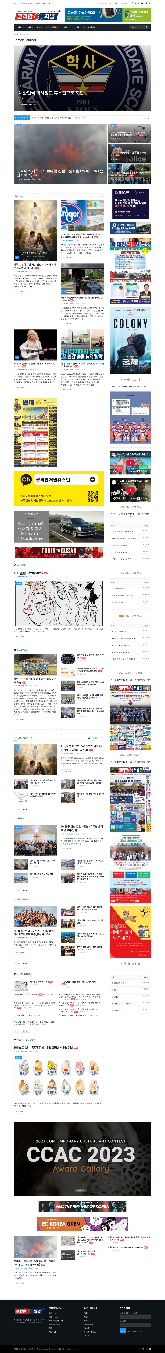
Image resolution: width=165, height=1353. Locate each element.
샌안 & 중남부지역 (97, 738)
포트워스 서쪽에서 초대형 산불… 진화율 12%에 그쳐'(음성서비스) (60, 173)
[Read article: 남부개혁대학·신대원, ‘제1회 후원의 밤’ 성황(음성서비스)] (68, 699)
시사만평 (18, 583)
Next (25, 810)
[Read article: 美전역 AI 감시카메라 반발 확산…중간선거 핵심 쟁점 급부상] (82, 278)
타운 (66, 27)
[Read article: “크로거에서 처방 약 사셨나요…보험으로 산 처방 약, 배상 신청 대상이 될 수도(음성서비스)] (82, 215)
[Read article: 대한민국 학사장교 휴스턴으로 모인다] (68, 659)
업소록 (76, 27)
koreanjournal (26, 104)
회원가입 (52, 1332)
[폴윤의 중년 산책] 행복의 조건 (26, 994)
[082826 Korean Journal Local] (130, 799)
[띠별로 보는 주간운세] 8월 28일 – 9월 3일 (45, 118)
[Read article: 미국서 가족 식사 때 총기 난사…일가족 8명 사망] (68, 1255)
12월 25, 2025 (82, 913)
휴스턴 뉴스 (53, 1313)
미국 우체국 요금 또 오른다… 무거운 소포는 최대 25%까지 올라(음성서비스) (129, 134)
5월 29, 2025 (35, 866)
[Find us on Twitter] (143, 1349)
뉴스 (19, 86)
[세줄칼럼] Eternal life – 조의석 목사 (73, 1015)
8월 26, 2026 (81, 240)
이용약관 (31, 3)
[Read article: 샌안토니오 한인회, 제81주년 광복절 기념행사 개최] (21, 784)
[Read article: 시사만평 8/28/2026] (59, 603)
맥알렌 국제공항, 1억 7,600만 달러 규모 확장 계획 (90, 861)
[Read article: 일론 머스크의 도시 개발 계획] (21, 878)
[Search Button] (146, 27)
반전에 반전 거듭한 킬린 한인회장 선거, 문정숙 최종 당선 (90, 908)
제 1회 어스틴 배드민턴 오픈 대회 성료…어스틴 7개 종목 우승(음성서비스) (34, 932)
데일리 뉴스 (53, 1317)
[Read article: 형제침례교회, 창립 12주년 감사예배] (68, 797)
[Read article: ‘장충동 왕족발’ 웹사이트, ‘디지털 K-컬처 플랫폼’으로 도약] (68, 672)
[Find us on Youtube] (150, 1349)
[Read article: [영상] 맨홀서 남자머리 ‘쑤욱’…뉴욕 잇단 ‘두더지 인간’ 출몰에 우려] (82, 344)
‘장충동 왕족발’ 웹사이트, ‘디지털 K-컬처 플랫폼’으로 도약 (90, 669)
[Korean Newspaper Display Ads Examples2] (130, 203)
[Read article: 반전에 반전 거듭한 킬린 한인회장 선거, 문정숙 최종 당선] (68, 911)
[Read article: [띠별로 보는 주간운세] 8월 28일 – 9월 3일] (59, 1077)
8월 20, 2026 (82, 717)
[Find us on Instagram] (146, 1349)
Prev (18, 810)
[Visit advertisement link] (108, 15)
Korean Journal (25, 35)
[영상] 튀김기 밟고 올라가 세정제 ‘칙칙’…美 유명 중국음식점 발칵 (129, 174)
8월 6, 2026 (34, 799)
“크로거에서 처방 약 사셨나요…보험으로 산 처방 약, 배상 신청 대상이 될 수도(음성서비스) (82, 235)
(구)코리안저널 (89, 27)
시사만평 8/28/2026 (28, 573)
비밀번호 (123, 1321)
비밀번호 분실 (132, 1331)
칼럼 (38, 27)
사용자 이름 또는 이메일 (129, 1313)
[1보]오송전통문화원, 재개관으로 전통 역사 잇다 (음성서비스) (90, 683)
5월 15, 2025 (35, 877)
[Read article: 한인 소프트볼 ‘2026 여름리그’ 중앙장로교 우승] (35, 664)
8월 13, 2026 (82, 786)
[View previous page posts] (57, 729)
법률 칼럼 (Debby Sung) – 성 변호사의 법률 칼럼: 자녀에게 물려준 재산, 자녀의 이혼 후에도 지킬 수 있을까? (34, 1005)
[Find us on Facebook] (139, 1349)
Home (16, 35)
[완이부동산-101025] (35, 432)
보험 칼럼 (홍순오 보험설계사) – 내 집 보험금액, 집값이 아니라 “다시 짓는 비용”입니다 (34, 1023)
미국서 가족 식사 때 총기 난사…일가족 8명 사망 (128, 154)
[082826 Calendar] (130, 417)
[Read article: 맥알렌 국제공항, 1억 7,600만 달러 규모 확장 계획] (68, 864)
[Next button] (144, 78)
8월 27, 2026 (37, 179)
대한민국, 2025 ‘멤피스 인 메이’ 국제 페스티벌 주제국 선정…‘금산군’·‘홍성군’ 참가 (90, 876)
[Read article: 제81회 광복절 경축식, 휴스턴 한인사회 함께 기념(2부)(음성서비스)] (68, 712)
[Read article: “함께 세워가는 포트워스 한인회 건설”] (68, 924)
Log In (43, 3)
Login (149, 3)
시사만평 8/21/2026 (22, 1015)
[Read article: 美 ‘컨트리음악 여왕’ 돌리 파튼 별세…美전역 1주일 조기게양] (35, 344)
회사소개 (16, 3)
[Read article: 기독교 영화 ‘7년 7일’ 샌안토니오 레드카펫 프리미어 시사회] (35, 230)
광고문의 (24, 3)
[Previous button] (21, 78)
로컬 (29, 27)
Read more (21, 292)
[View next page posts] (61, 729)
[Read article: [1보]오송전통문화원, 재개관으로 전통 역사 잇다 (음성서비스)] (68, 686)
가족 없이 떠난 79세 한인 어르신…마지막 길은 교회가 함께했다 (90, 781)
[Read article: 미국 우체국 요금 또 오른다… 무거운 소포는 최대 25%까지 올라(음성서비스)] (68, 1241)
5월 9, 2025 (82, 882)
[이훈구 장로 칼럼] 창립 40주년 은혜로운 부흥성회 (82, 828)
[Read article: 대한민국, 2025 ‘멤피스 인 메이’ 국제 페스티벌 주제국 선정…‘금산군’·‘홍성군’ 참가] (68, 878)
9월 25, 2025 (81, 834)
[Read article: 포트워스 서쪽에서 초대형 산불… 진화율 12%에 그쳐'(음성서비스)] (35, 1247)
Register (49, 3)
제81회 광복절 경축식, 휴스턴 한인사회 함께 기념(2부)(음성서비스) (90, 711)
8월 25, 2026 (82, 687)
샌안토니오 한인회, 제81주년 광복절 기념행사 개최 (42, 781)
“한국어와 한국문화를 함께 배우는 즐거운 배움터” (43, 794)
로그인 (51, 1328)
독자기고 (18, 828)
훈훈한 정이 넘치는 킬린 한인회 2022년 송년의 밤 (90, 948)
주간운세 (18, 1058)
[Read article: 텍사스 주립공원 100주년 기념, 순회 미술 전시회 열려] (68, 937)
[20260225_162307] (130, 869)
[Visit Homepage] (38, 15)
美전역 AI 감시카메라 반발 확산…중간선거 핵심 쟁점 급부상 (81, 299)
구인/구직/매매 (52, 27)
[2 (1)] (130, 932)
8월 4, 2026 (33, 938)
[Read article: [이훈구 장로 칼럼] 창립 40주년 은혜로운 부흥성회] (35, 840)
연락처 (37, 3)
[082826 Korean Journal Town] (130, 717)
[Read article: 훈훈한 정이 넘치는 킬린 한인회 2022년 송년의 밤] (68, 951)
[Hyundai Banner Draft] (130, 228)
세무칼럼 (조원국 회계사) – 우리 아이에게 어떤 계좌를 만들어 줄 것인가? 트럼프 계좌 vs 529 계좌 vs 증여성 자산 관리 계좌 (80, 996)
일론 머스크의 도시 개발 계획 (42, 874)
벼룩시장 (87, 1320)
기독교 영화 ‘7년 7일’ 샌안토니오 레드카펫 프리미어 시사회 (51, 95)
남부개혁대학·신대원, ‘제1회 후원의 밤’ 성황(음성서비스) (90, 696)
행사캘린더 (88, 1324)
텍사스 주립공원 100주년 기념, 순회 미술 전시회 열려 (90, 934)
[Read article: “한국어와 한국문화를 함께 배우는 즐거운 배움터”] (21, 797)
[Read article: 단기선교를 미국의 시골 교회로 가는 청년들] (21, 864)
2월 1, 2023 (82, 926)
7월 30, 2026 (82, 799)
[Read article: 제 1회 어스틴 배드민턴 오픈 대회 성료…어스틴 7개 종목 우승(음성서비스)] (35, 916)
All (96, 196)
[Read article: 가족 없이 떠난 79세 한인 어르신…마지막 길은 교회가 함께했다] (68, 784)
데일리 (20, 27)
